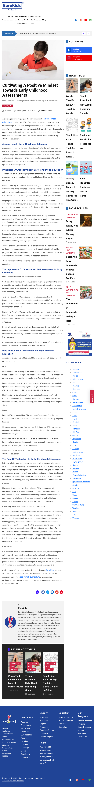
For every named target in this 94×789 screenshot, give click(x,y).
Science (75, 488)
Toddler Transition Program (85, 722)
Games (75, 435)
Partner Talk (25, 728)
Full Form (76, 432)
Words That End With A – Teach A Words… (70, 105)
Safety (75, 485)
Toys (74, 515)
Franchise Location (25, 739)
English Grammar (79, 409)
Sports (75, 498)
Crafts (74, 396)
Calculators (25, 754)
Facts (74, 416)
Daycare (75, 399)
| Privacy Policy (10, 781)
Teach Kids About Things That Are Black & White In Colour (50, 683)
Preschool (76, 478)
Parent (75, 472)
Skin (74, 492)
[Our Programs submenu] (30, 16)
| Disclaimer (20, 781)
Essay (74, 412)
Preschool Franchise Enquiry (47, 728)
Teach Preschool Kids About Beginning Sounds (31, 683)
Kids (12, 666)
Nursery (81, 730)
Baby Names (77, 379)
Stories (75, 502)
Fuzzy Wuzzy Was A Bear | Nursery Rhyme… (72, 230)
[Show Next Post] (88, 33)
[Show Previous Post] (84, 33)
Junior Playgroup (84, 727)
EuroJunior (82, 733)
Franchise (76, 429)
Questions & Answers (81, 482)
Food (74, 425)
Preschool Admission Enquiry (44, 720)
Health (75, 442)
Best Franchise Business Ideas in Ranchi (85, 187)
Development (77, 402)
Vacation (75, 518)
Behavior (11, 101)
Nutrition (75, 468)
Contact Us (25, 744)
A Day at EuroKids (66, 717)
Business (76, 389)
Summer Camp (78, 505)
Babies (75, 376)
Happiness (76, 439)
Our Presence (26, 735)
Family (75, 419)
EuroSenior (82, 737)
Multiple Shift (77, 462)
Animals (75, 369)
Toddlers (76, 511)
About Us (24, 722)
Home (4, 101)
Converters (25, 757)
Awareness (77, 372)
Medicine (76, 455)
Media (23, 751)
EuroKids (8, 111)
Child (68, 287)
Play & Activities (79, 475)
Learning (14, 669)
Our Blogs (25, 748)
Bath (74, 382)
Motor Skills (77, 459)
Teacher (75, 508)
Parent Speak (26, 725)
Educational (15, 663)
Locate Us (25, 732)
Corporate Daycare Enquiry (46, 735)
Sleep (74, 495)
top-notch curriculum (30, 577)
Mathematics (77, 452)
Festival (70, 247)
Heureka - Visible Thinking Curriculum (66, 724)
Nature (75, 465)
